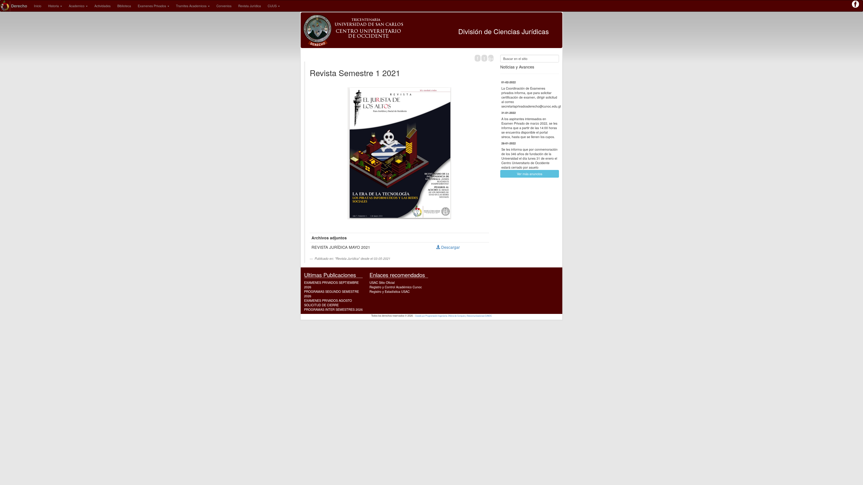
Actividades (102, 6)
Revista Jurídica (249, 6)
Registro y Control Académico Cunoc (395, 287)
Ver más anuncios (529, 174)
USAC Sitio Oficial (382, 282)
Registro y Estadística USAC (389, 291)
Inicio (37, 6)
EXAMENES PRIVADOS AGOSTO (328, 300)
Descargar (450, 247)
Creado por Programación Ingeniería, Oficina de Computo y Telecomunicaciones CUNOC (453, 315)
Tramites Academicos (191, 6)
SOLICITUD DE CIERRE (321, 305)
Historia (54, 6)
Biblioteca (124, 6)
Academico (77, 6)
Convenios (223, 6)
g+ (491, 58)
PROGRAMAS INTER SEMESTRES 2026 (333, 309)
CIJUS (273, 6)
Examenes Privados (152, 6)
